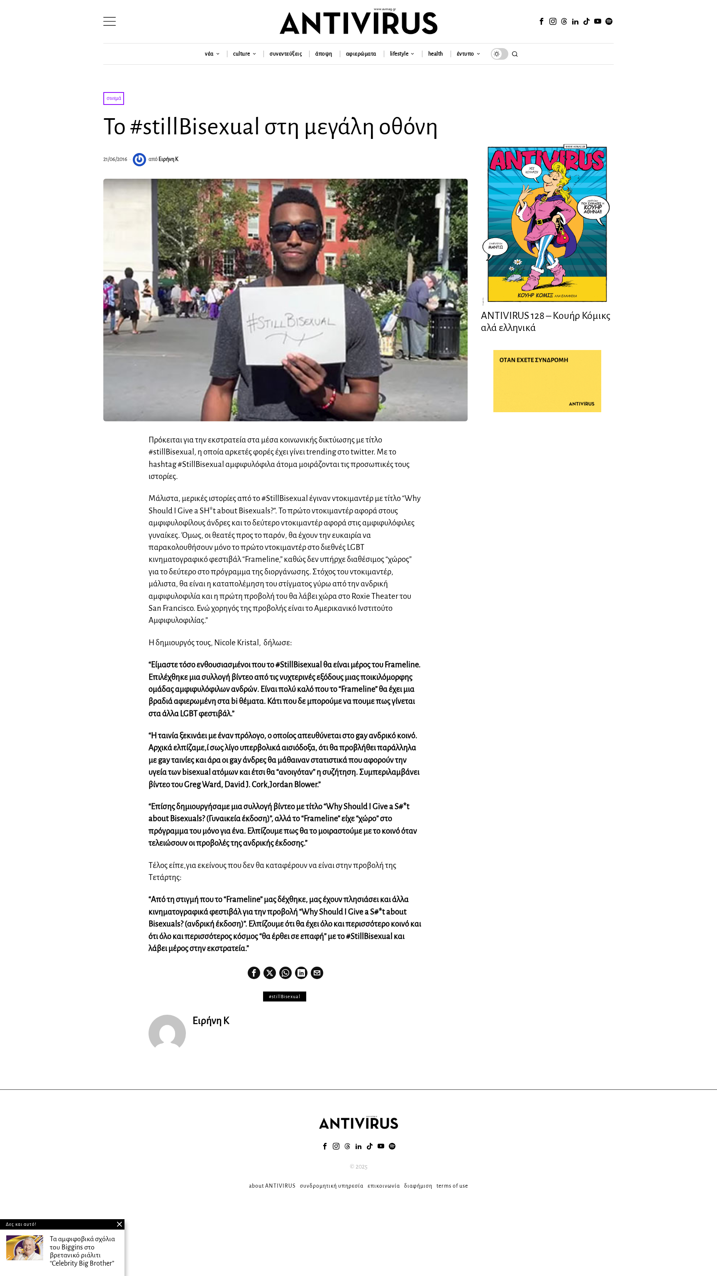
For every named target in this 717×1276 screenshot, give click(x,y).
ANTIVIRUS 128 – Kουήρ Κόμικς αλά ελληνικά (545, 321)
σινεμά (114, 98)
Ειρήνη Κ (168, 159)
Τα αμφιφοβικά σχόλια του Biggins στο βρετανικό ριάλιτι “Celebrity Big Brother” (82, 1251)
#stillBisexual (284, 996)
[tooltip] (541, 22)
